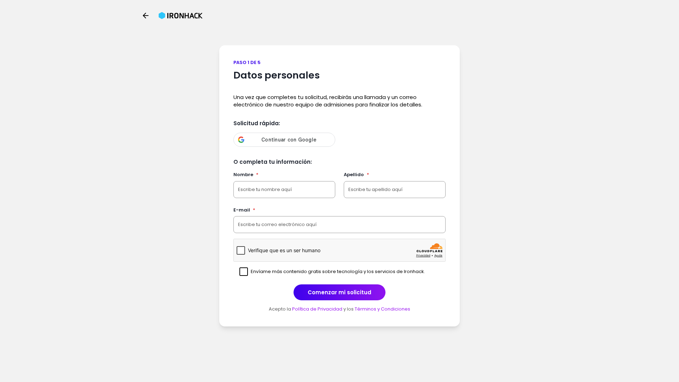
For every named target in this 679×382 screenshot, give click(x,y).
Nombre (246, 174)
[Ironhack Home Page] (180, 15)
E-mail (244, 210)
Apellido (356, 174)
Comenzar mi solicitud (339, 292)
